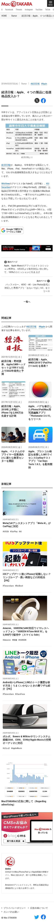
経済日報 (5, 165)
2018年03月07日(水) (9, 84)
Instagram (29, 9)
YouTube (39, 9)
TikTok (47, 9)
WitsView (5, 183)
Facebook (9, 9)
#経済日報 (35, 84)
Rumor (14, 15)
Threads (19, 9)
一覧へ (27, 301)
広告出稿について (39, 908)
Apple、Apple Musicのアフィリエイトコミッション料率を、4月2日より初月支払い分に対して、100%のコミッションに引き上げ (26, 267)
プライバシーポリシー (15, 908)
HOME (4, 15)
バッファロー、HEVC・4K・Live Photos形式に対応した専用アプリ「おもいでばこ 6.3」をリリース (27, 286)
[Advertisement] (27, 47)
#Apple (44, 84)
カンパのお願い (11, 912)
